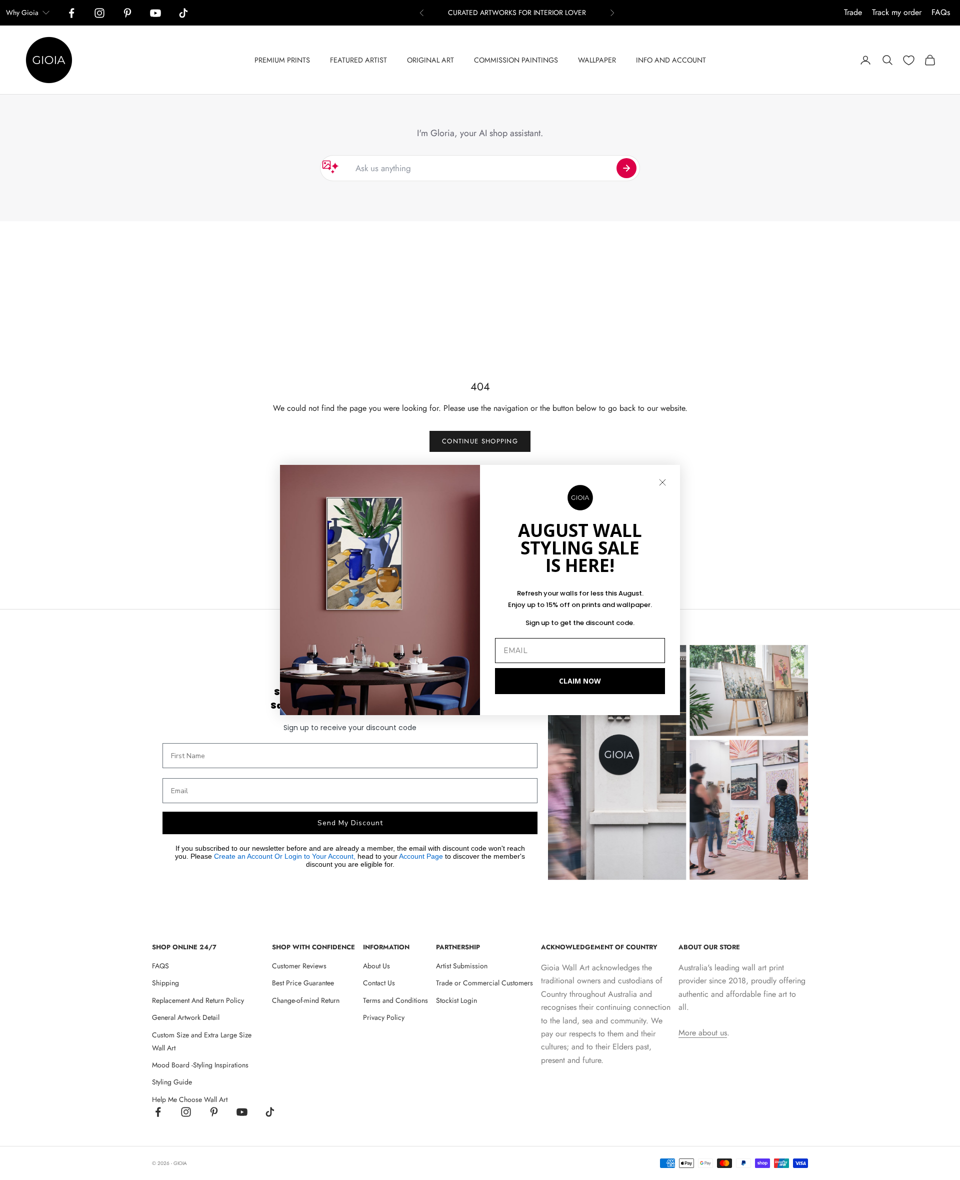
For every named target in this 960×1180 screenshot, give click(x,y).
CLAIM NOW (580, 681)
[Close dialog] (662, 482)
